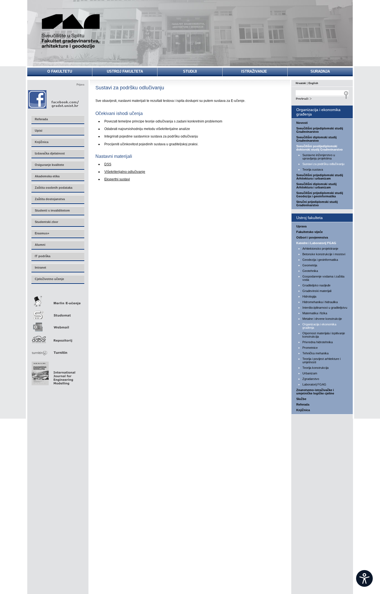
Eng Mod (52, 372)
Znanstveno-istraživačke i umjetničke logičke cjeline (315, 391)
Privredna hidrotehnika (317, 342)
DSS (107, 164)
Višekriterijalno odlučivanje (124, 172)
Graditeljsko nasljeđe (316, 285)
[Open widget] (364, 578)
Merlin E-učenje (57, 300)
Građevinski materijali (316, 291)
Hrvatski (301, 83)
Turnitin (57, 350)
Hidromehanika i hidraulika (320, 302)
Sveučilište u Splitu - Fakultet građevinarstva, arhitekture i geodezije (71, 31)
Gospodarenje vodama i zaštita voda (323, 278)
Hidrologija (309, 296)
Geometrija (309, 265)
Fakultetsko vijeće (309, 232)
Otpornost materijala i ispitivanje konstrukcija (323, 335)
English (313, 83)
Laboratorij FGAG (314, 384)
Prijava (80, 84)
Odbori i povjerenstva (312, 237)
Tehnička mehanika (315, 353)
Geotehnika (310, 271)
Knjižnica (303, 410)
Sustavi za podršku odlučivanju (323, 164)
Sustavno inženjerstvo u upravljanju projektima (318, 156)
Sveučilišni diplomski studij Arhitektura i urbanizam (316, 185)
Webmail (57, 325)
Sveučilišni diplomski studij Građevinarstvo (316, 139)
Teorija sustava (312, 169)
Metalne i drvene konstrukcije (322, 318)
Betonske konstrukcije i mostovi (323, 254)
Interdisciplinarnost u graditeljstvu (324, 307)
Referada (302, 404)
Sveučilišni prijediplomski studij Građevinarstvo (319, 130)
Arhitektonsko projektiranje (320, 248)
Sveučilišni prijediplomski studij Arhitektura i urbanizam (319, 176)
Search (322, 98)
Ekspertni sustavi (117, 179)
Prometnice (310, 347)
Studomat (57, 312)
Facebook (54, 99)
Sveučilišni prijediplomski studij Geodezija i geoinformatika (319, 194)
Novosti (302, 122)
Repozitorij (57, 338)
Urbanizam (309, 373)
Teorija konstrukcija (315, 367)
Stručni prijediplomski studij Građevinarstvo (317, 203)
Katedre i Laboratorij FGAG (316, 243)
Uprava (301, 226)
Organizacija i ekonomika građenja (319, 326)
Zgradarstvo (310, 379)
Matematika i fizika (314, 313)
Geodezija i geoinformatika (320, 259)
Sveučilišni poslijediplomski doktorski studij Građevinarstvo (319, 147)
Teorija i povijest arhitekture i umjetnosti (321, 360)
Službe (301, 399)
